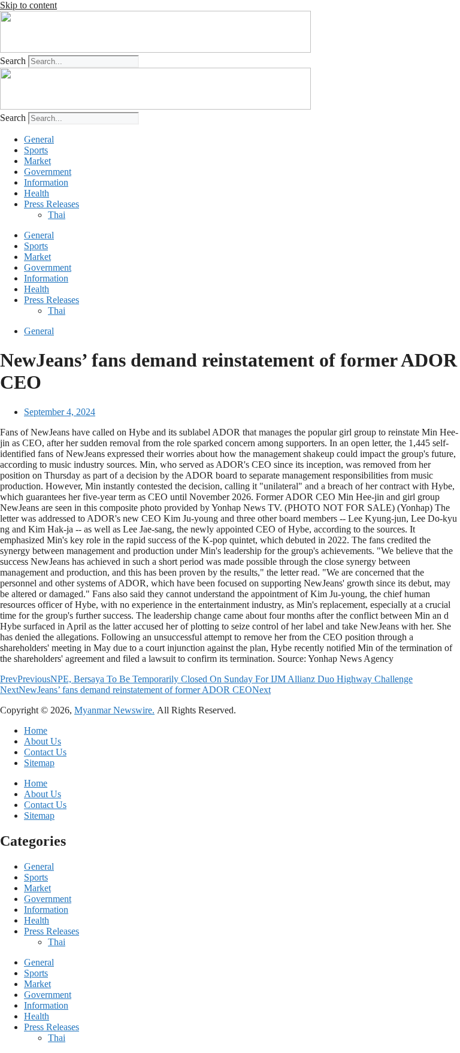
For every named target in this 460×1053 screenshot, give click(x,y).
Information (46, 182)
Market (37, 161)
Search (13, 61)
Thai (56, 215)
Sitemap (39, 763)
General (39, 139)
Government (47, 172)
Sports (36, 150)
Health (36, 193)
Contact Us (45, 752)
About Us (42, 741)
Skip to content (28, 5)
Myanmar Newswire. (114, 710)
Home (35, 730)
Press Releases (51, 204)
